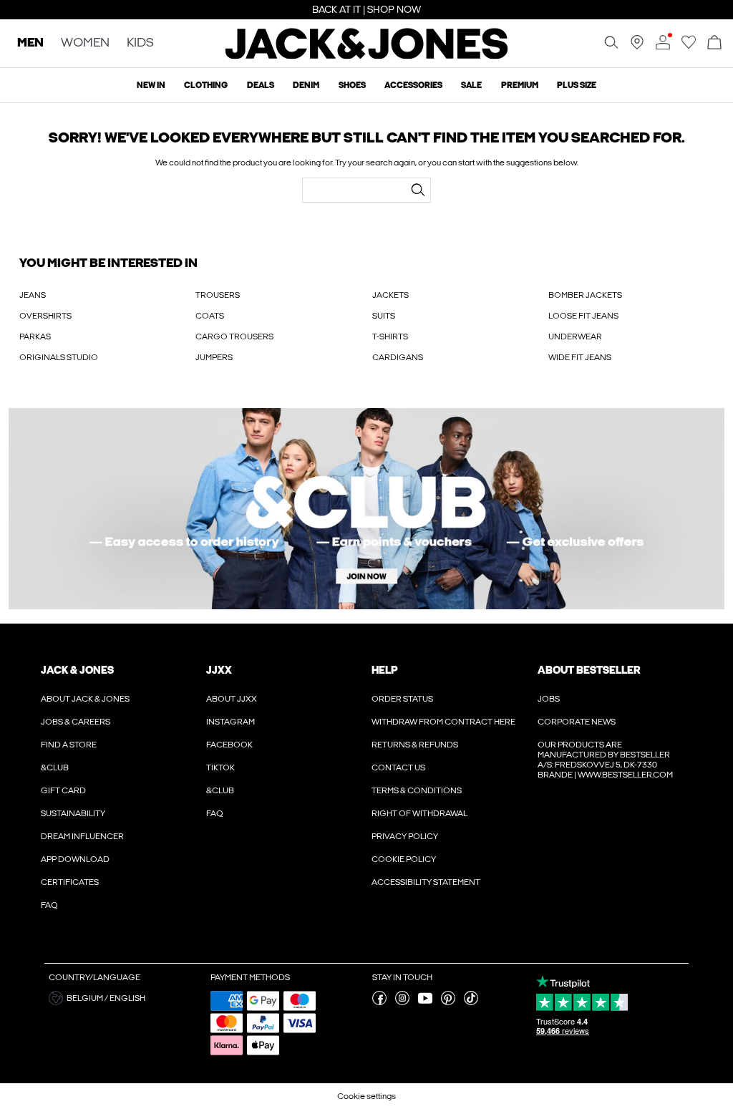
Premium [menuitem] (519, 85)
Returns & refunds (415, 745)
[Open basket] (714, 43)
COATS (209, 316)
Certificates (70, 882)
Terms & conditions (417, 790)
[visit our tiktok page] (471, 1002)
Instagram (230, 722)
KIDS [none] (140, 43)
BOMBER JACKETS (585, 295)
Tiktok (220, 767)
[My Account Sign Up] (366, 508)
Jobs (549, 699)
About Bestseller (589, 670)
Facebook (229, 745)
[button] (124, 998)
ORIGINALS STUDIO (58, 357)
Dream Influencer (82, 836)
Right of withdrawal (419, 813)
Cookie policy (404, 859)
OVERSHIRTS (45, 316)
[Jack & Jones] (366, 56)
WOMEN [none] (85, 43)
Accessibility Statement (426, 882)
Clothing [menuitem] (206, 85)
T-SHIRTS (390, 336)
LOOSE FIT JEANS (583, 316)
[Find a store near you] (637, 47)
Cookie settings (366, 1096)
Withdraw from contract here (443, 722)
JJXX (219, 670)
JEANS (32, 295)
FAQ (49, 905)
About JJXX (231, 699)
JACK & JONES (77, 670)
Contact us (398, 767)
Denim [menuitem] (306, 85)
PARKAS (35, 336)
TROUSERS (217, 295)
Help (385, 670)
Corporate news (577, 722)
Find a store (69, 745)
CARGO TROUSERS (234, 336)
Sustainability (73, 813)
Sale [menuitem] (471, 85)
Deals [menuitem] (260, 85)
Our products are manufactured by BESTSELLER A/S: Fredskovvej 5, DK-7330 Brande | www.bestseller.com (605, 760)
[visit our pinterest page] (448, 1002)
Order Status (402, 699)
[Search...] (418, 190)
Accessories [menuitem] (413, 85)
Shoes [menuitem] (352, 85)
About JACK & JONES (85, 699)
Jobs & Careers (75, 722)
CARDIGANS (397, 357)
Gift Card (63, 790)
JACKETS (390, 295)
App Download (75, 859)
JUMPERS (214, 357)
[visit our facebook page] (379, 1002)
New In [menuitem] (151, 85)
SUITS (383, 316)
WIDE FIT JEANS (579, 357)
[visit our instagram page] (402, 1002)
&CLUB (55, 767)
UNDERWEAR (575, 336)
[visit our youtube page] (425, 1002)
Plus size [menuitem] (576, 85)
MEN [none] (30, 43)
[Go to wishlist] (688, 47)
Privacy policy (405, 836)
